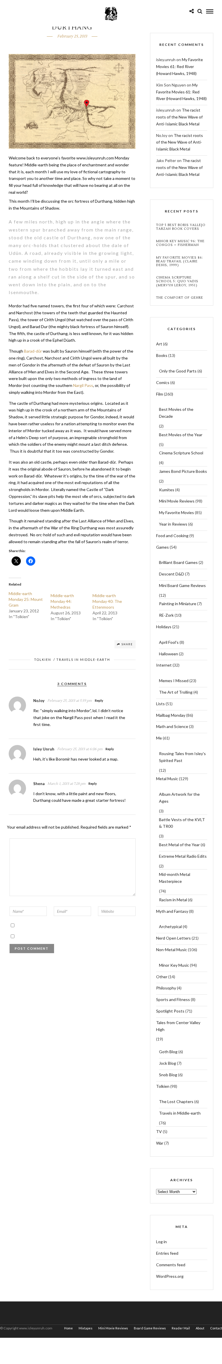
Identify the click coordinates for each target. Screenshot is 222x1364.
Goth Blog (168, 1051)
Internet (164, 665)
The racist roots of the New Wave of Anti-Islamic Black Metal (179, 117)
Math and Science (172, 726)
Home (68, 1328)
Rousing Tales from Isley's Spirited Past (182, 757)
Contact (216, 1328)
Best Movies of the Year (180, 434)
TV (159, 1131)
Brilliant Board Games (178, 562)
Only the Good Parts (178, 370)
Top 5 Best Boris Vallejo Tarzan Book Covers (181, 227)
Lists (160, 703)
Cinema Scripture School (181, 452)
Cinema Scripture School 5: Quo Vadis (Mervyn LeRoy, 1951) (177, 281)
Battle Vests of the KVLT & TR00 (182, 823)
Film (159, 394)
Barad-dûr (33, 351)
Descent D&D (171, 573)
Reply (99, 700)
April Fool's (169, 642)
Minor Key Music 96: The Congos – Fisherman (180, 243)
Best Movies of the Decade (176, 413)
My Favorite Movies (176, 512)
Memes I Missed (173, 680)
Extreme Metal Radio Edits (183, 856)
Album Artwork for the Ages (179, 798)
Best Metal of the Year (179, 844)
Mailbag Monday (170, 715)
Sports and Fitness (173, 999)
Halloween (168, 653)
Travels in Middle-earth (83, 659)
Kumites (166, 489)
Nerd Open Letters (173, 938)
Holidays (163, 626)
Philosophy (166, 987)
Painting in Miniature (177, 603)
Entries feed (167, 1253)
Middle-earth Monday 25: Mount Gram (26, 599)
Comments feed (170, 1264)
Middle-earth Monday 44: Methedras (62, 601)
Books (161, 355)
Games (162, 547)
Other (161, 976)
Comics (162, 382)
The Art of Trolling (176, 692)
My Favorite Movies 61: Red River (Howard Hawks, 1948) (179, 66)
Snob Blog (168, 1074)
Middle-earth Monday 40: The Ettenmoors (107, 601)
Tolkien (42, 659)
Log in (161, 1241)
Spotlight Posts (170, 1011)
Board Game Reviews (150, 1328)
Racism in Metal (173, 899)
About (200, 1328)
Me (159, 737)
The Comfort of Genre (179, 298)
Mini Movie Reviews (177, 500)
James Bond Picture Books (183, 471)
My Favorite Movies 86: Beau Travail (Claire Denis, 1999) (179, 261)
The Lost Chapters (176, 1101)
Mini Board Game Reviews (182, 585)
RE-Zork (166, 615)
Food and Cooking (172, 535)
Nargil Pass (83, 385)
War (159, 1143)
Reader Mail (181, 1328)
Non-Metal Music (171, 949)
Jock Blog (167, 1063)
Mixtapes (85, 1328)
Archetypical (170, 926)
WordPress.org (170, 1276)
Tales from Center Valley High (178, 1026)
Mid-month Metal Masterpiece (174, 878)
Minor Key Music (174, 965)
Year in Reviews (173, 524)
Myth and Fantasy (172, 911)
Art (159, 343)
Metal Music (167, 778)
